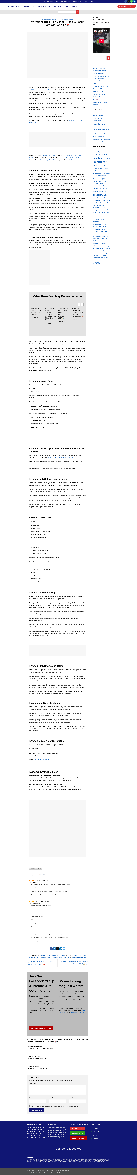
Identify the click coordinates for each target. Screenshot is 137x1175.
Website (71, 1097)
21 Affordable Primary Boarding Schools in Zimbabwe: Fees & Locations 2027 (51, 314)
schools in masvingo (99, 236)
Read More (35, 317)
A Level (74, 955)
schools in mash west (100, 234)
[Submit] (77, 12)
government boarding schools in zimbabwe (99, 184)
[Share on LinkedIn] (60, 948)
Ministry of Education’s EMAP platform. (60, 457)
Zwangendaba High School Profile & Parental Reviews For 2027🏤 (63, 313)
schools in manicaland (100, 227)
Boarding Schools (48, 19)
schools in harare (99, 224)
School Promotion (98, 115)
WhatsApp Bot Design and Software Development (101, 141)
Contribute (92, 1)
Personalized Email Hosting (99, 125)
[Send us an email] (128, 1)
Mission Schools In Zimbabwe (63, 19)
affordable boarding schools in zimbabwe (101, 158)
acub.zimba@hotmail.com (41, 759)
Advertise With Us (45, 6)
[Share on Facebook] (51, 948)
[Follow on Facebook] (125, 1)
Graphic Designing (99, 133)
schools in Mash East (76, 957)
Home (8, 6)
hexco (100, 185)
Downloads (75, 6)
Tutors (66, 6)
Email (51, 1097)
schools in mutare (96, 243)
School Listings (30, 6)
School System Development (98, 119)
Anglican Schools (104, 166)
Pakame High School (47, 160)
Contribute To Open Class (60, 1170)
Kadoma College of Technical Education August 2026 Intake (99, 71)
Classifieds (57, 6)
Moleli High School (71, 160)
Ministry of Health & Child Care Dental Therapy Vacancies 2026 (101, 89)
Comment (32, 1083)
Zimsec (84, 957)
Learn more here (39, 1137)
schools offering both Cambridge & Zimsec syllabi (101, 245)
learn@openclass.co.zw (77, 1012)
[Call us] (131, 1)
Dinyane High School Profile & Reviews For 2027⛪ (37, 311)
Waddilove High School (49, 155)
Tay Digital (62, 1172)
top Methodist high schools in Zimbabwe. (42, 90)
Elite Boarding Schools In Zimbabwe (101, 104)
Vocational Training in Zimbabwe (99, 260)
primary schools (99, 200)
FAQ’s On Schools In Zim (48, 1)
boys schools (105, 168)
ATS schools (97, 168)
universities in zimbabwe (100, 257)
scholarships (96, 219)
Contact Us (96, 1131)
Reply (86, 1052)
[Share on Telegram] (64, 948)
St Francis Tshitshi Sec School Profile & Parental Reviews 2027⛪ (78, 312)
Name (31, 1097)
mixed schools (62, 957)
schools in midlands (103, 241)
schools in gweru (104, 221)
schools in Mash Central (99, 229)
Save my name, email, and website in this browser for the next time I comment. (54, 1106)
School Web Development (101, 129)
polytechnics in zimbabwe (100, 198)
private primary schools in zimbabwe (100, 205)
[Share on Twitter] (54, 948)
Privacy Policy (45, 1170)
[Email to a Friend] (57, 948)
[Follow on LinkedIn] (134, 1)
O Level (68, 957)
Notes (86, 1)
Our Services (16, 6)
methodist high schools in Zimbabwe (49, 957)
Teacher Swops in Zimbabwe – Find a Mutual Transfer (69, 1)
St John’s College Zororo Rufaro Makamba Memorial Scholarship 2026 (101, 80)
